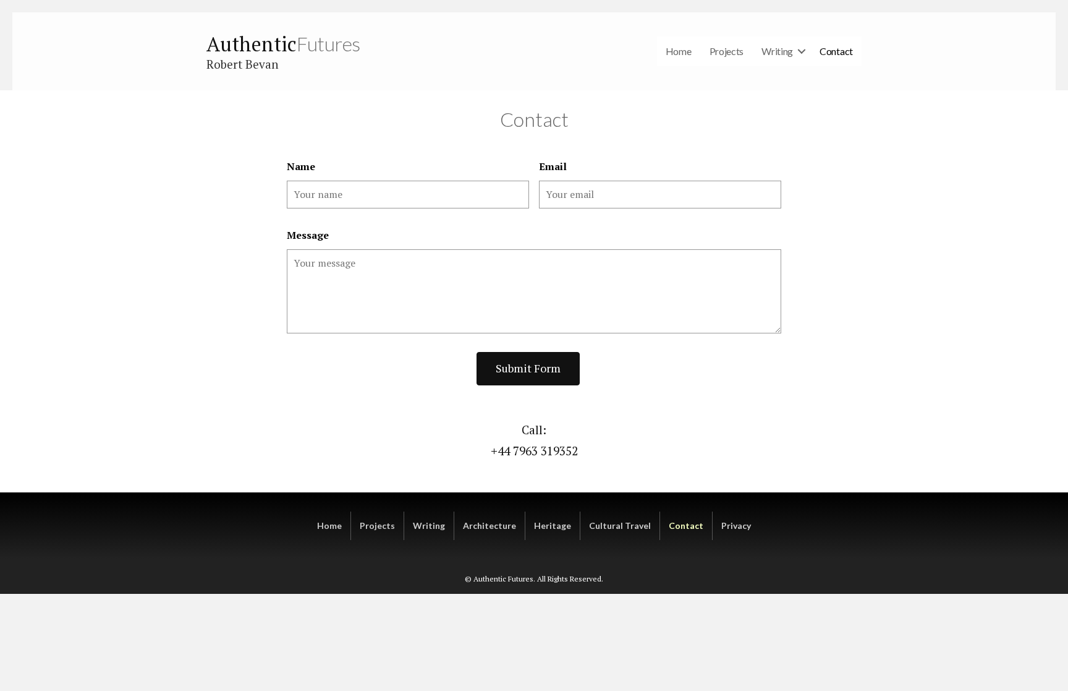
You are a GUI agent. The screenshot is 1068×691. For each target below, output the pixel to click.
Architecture (489, 525)
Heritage (552, 525)
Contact (836, 51)
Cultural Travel (620, 525)
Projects (727, 51)
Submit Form (528, 368)
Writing (777, 51)
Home (679, 51)
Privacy (736, 525)
